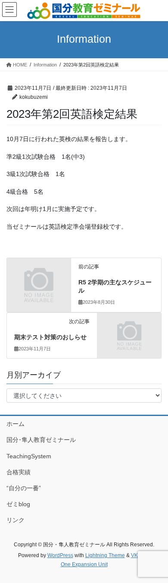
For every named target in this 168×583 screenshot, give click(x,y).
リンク (15, 520)
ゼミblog (18, 504)
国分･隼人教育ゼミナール (41, 439)
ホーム (15, 423)
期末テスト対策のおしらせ (50, 337)
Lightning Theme (105, 555)
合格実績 (18, 472)
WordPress (60, 555)
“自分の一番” (23, 488)
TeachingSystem (28, 456)
